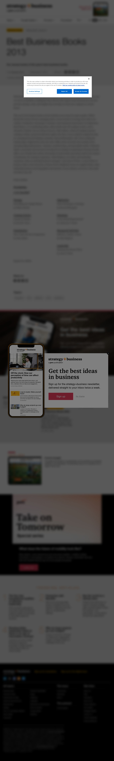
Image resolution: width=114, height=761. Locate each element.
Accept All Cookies (81, 91)
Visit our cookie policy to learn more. (74, 85)
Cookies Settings (34, 91)
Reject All (64, 91)
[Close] (88, 78)
